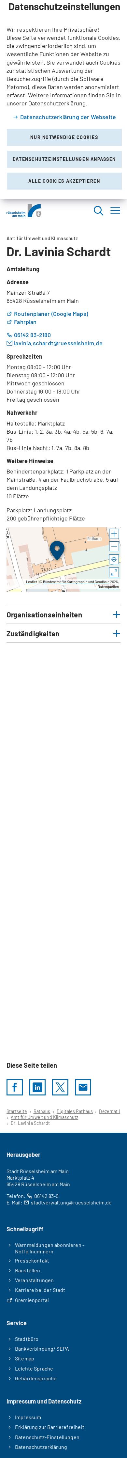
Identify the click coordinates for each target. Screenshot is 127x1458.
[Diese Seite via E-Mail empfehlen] (83, 1087)
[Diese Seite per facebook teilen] (15, 1087)
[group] (63, 559)
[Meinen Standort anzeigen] (114, 559)
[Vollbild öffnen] (114, 573)
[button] (114, 534)
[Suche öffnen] (98, 210)
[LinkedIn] (37, 1087)
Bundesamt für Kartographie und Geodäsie (76, 582)
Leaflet (31, 582)
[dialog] (63, 99)
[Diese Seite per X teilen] (60, 1087)
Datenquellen (108, 586)
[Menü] (115, 210)
